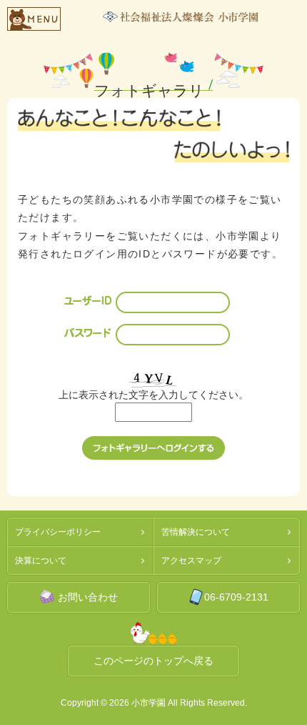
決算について (40, 561)
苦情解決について (195, 532)
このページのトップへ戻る (153, 660)
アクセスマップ (191, 561)
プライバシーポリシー (58, 532)
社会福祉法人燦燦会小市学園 (180, 17)
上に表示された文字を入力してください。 (153, 394)
